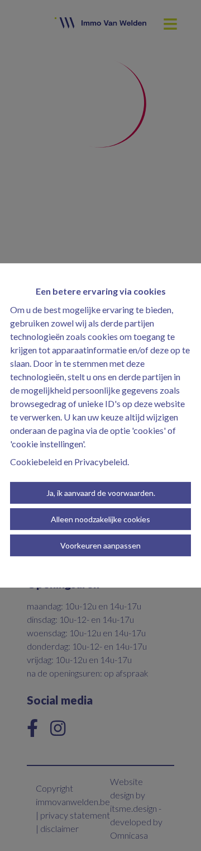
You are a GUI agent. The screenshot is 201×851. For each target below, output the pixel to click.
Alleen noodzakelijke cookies (100, 519)
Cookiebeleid (36, 461)
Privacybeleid (100, 461)
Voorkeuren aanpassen (100, 545)
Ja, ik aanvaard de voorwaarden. (100, 493)
